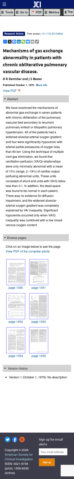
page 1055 (38, 356)
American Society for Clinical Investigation (19, 456)
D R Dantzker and (16, 79)
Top (70, 11)
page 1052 (16, 321)
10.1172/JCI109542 (52, 33)
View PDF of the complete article (28, 251)
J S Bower (35, 79)
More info (41, 85)
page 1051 (38, 287)
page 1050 (16, 287)
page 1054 (16, 356)
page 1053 (38, 321)
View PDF (10, 90)
